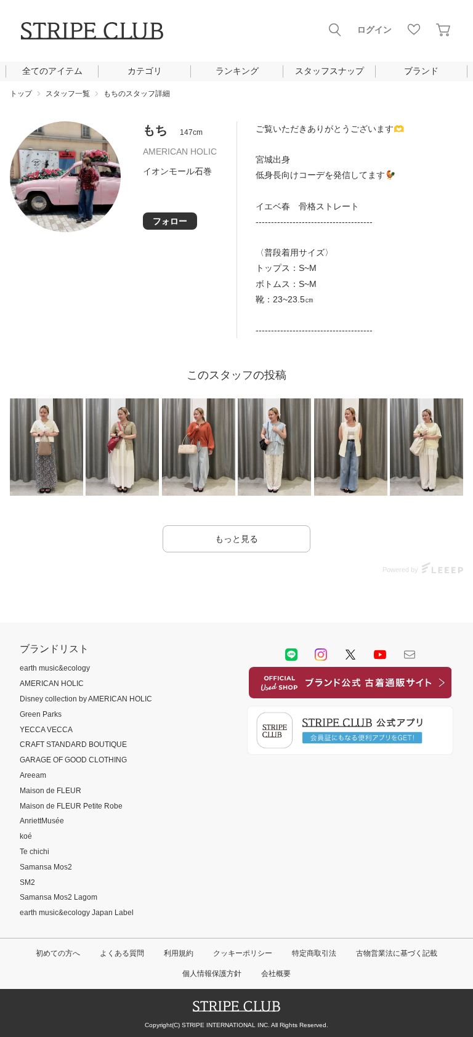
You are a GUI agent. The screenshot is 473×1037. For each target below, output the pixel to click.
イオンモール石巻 (177, 171)
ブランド (421, 71)
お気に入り (413, 29)
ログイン (374, 29)
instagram (321, 654)
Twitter (350, 654)
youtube (380, 654)
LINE (291, 654)
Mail (409, 654)
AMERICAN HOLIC (180, 151)
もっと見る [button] (236, 539)
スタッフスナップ (329, 71)
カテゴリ (144, 71)
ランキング (237, 71)
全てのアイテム (52, 71)
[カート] (443, 29)
